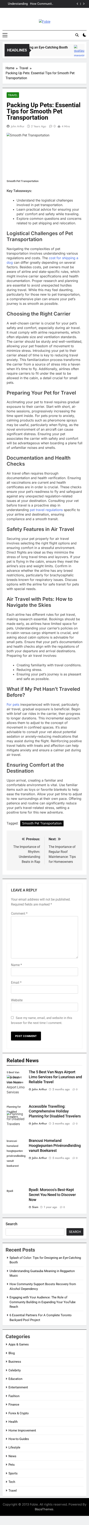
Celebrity (14, 1370)
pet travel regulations (46, 510)
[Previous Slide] (77, 4)
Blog (11, 1353)
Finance (13, 1404)
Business (14, 1362)
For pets (13, 704)
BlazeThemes (44, 1509)
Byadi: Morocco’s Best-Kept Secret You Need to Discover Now (52, 1195)
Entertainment (18, 1387)
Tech (11, 1482)
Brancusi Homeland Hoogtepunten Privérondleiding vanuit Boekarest (55, 1146)
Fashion (13, 1396)
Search (11, 1224)
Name (16, 965)
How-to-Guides (18, 1439)
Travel (13, 95)
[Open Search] (77, 35)
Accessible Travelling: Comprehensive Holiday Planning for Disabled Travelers (55, 1111)
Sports (13, 1473)
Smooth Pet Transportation (42, 823)
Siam (35, 1207)
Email (16, 983)
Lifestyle (14, 1447)
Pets (11, 1465)
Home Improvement (22, 1430)
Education (15, 1379)
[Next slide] (84, 4)
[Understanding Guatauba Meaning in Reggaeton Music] (77, 53)
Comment (19, 913)
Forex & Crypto (18, 1413)
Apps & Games (18, 1344)
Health (13, 1422)
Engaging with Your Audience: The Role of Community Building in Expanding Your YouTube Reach (41, 4)
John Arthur (17, 126)
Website (17, 1000)
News (12, 1456)
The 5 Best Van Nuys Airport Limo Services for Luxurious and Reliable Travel (55, 1077)
